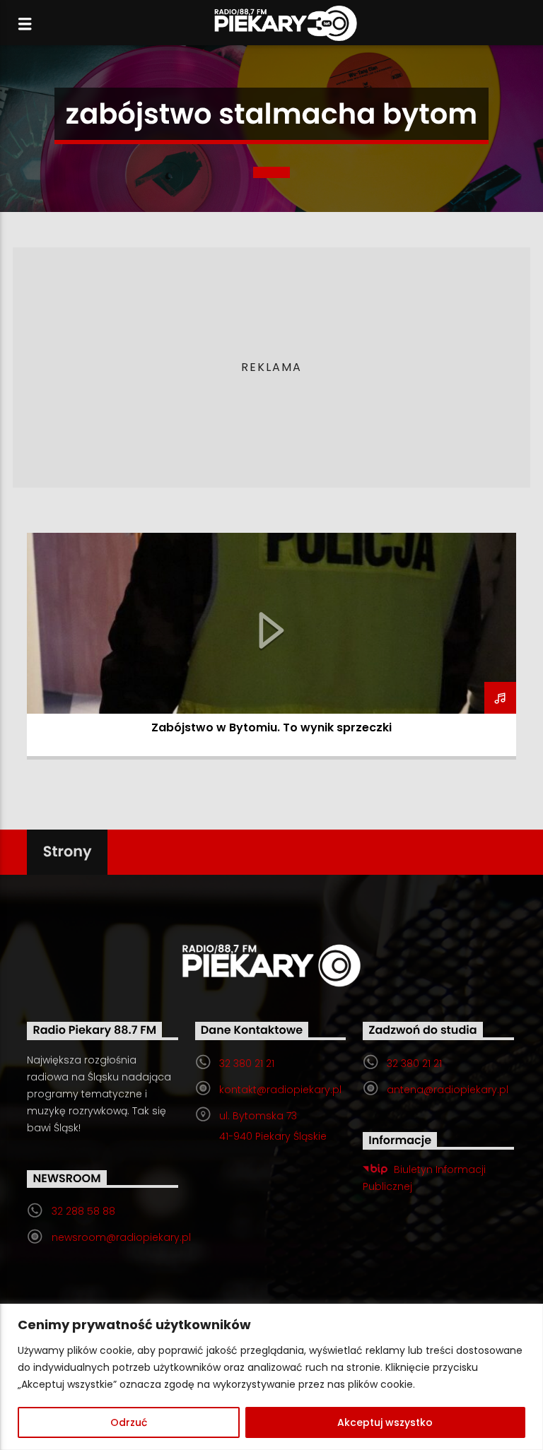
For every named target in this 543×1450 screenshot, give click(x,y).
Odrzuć (128, 1422)
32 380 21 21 (246, 1063)
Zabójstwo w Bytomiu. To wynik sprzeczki (271, 727)
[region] (271, 1377)
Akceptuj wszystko (385, 1422)
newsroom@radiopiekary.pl (121, 1237)
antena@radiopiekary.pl (447, 1090)
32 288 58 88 (83, 1211)
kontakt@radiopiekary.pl (280, 1090)
